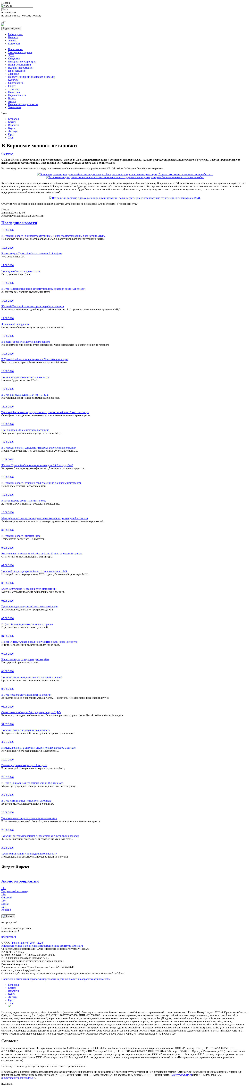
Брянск (12, 121)
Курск (11, 128)
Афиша (12, 40)
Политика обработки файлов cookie (90, 979)
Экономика (14, 107)
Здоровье (13, 73)
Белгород (13, 118)
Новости (13, 37)
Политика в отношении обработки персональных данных (35, 979)
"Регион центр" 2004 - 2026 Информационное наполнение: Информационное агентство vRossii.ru (42, 944)
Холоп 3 (6, 908)
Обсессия (6, 896)
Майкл (5, 902)
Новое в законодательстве (23, 104)
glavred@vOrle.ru (182, 1074)
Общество (14, 58)
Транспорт (14, 89)
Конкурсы (14, 43)
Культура (13, 79)
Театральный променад (14, 890)
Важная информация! (20, 67)
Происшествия (16, 70)
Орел (11, 134)
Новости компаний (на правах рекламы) (31, 76)
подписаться (8, 936)
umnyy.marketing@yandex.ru (18, 1077)
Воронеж (13, 125)
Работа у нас (15, 34)
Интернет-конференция (22, 61)
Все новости (15, 49)
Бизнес (12, 98)
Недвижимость (17, 95)
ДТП (11, 55)
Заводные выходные (20, 52)
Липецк (12, 131)
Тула (10, 137)
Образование (15, 82)
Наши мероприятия (19, 64)
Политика (14, 92)
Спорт (11, 86)
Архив (12, 101)
